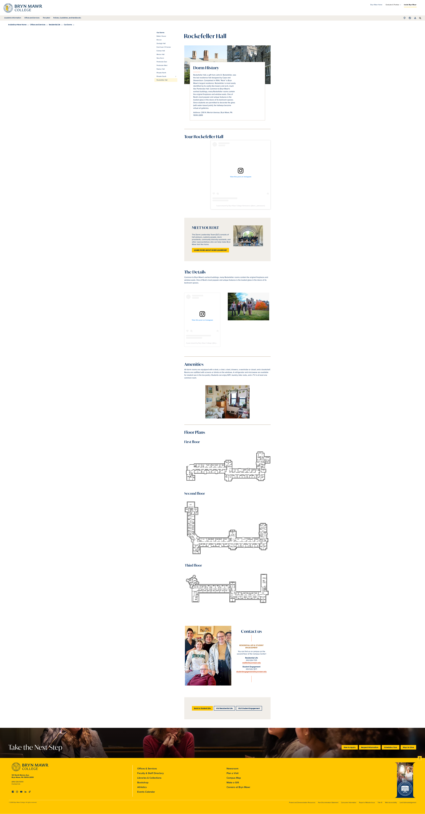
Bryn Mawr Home (376, 5)
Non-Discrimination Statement (328, 802)
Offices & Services (147, 768)
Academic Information (12, 18)
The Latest (46, 18)
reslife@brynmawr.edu (251, 662)
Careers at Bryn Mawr (238, 787)
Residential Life (54, 25)
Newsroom (232, 768)
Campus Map (234, 778)
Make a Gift (233, 782)
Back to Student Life (202, 708)
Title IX (380, 802)
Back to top (420, 757)
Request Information (369, 747)
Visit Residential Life (224, 708)
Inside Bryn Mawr (410, 5)
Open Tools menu (410, 18)
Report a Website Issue (367, 802)
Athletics (142, 787)
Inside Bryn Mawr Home (17, 25)
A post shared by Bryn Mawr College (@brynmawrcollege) (206, 343)
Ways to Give (408, 747)
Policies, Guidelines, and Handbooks (67, 18)
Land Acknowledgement (408, 802)
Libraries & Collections (149, 778)
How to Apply (350, 747)
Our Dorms (68, 25)
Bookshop (142, 782)
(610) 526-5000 (17, 781)
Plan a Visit (233, 773)
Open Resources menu (415, 18)
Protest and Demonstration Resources (302, 802)
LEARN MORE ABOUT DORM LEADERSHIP (210, 250)
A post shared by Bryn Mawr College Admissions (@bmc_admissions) (240, 206)
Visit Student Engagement (249, 708)
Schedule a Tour (390, 747)
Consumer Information (348, 802)
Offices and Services (32, 18)
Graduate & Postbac (392, 5)
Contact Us (16, 784)
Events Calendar (146, 792)
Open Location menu (404, 18)
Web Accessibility (391, 802)
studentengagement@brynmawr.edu (251, 671)
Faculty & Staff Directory (150, 773)
